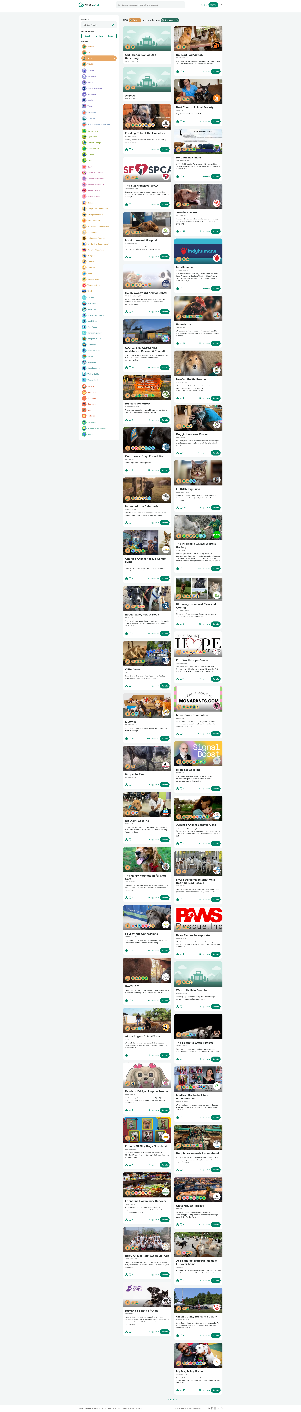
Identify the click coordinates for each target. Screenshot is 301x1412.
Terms (131, 1408)
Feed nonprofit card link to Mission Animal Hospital (145, 232)
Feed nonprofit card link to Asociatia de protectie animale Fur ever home (195, 1253)
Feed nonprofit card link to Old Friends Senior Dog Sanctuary (145, 44)
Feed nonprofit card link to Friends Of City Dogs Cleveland (144, 1138)
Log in (204, 6)
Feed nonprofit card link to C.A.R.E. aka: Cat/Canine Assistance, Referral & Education (145, 340)
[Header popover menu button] (220, 6)
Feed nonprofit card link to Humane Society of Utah (145, 1305)
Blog (119, 1408)
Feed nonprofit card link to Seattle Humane (193, 205)
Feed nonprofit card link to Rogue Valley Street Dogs (146, 607)
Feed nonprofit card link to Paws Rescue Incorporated (197, 928)
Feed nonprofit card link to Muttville (138, 713)
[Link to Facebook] (209, 1408)
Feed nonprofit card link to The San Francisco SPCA (146, 178)
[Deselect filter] (139, 20)
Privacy (139, 1408)
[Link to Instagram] (212, 1408)
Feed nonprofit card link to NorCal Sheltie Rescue (195, 372)
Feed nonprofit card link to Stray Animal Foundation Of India (147, 1248)
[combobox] (99, 25)
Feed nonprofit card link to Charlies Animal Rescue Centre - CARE (145, 551)
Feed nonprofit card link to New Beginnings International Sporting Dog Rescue (192, 872)
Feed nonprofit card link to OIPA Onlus (140, 661)
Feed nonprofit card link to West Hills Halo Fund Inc (196, 982)
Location (85, 19)
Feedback (112, 1408)
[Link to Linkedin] (215, 1408)
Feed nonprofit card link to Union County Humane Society (195, 1309)
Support (88, 1408)
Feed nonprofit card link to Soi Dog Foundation (194, 46)
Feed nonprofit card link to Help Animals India (194, 150)
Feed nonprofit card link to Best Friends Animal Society (198, 98)
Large (110, 36)
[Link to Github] (221, 1408)
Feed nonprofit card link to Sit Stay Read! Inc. (142, 813)
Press (125, 1408)
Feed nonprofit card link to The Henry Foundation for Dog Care (146, 870)
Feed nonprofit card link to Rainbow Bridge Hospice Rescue (145, 1084)
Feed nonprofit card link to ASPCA (138, 84)
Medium (99, 36)
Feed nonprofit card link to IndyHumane (191, 261)
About (81, 1408)
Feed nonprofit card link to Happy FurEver (141, 763)
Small (87, 36)
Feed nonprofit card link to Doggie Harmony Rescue (196, 427)
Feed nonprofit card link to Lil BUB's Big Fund (193, 482)
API (104, 1408)
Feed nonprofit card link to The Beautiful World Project (198, 1034)
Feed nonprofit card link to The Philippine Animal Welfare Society (195, 539)
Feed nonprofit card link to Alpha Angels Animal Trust (146, 1029)
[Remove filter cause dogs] (114, 58)
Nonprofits (97, 1408)
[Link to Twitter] (218, 1408)
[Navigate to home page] (89, 6)
